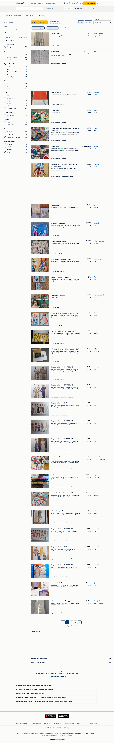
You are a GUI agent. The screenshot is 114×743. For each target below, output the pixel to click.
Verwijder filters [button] (64, 28)
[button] (72, 3)
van (5, 29)
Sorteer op (96, 19)
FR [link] (97, 3)
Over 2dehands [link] (49, 728)
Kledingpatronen (51, 28)
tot (16, 29)
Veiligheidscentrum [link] (50, 3)
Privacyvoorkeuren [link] (92, 723)
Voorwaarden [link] (40, 3)
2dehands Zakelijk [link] (21, 723)
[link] (22, 3)
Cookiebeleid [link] (80, 723)
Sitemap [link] (66, 728)
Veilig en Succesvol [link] (35, 723)
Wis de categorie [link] (23, 37)
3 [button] (75, 622)
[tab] (80, 22)
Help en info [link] (33, 3)
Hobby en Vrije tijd (36, 28)
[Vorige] (63, 622)
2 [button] (71, 622)
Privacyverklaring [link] (69, 723)
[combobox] (29, 8)
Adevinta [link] (59, 728)
